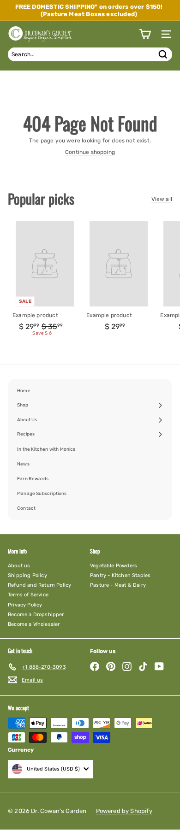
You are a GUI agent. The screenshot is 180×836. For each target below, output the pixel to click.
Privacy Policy (25, 605)
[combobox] (90, 54)
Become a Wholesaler (34, 624)
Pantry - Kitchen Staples (120, 575)
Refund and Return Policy (39, 585)
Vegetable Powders (113, 566)
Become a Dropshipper (36, 615)
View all (161, 199)
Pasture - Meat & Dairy (118, 585)
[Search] (163, 54)
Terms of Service (28, 595)
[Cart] (145, 34)
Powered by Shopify (124, 810)
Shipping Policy (27, 575)
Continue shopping (90, 152)
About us (19, 566)
